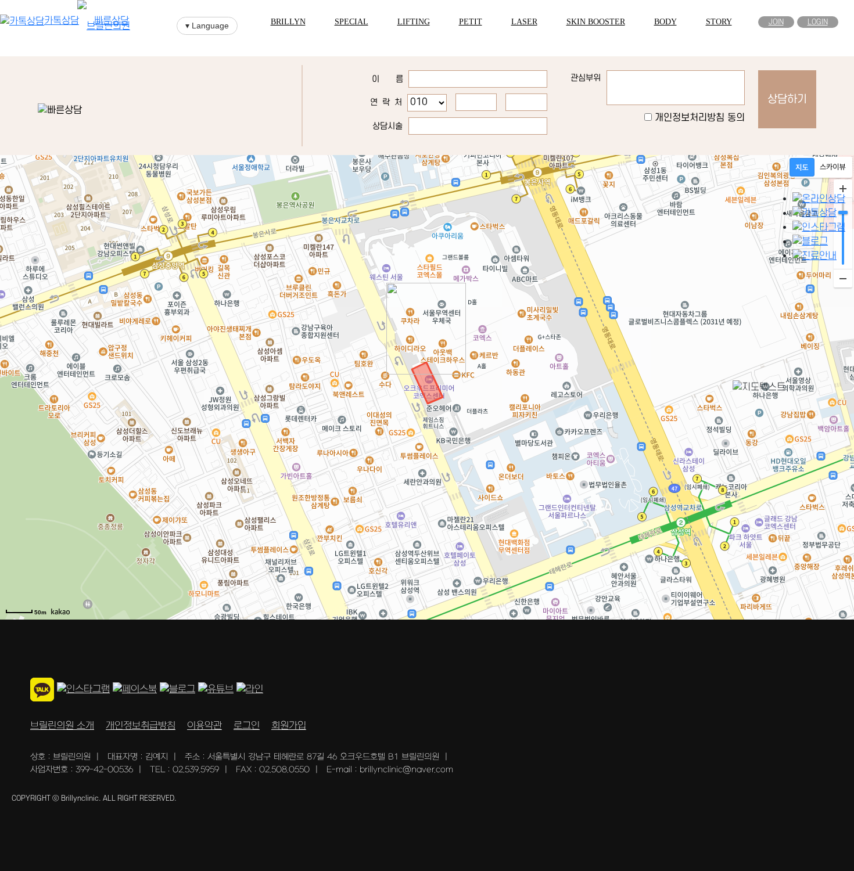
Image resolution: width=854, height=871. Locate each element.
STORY (719, 21)
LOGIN (818, 22)
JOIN (776, 22)
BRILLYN (288, 21)
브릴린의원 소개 (62, 726)
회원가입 (288, 726)
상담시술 (387, 126)
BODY (665, 21)
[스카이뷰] (832, 167)
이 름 (387, 79)
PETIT (470, 21)
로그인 (247, 726)
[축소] (843, 278)
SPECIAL (351, 21)
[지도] (802, 167)
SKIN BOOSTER (595, 21)
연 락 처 (386, 102)
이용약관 (204, 726)
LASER (524, 21)
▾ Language (207, 25)
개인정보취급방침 (140, 726)
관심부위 (585, 78)
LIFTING (413, 21)
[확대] (843, 188)
